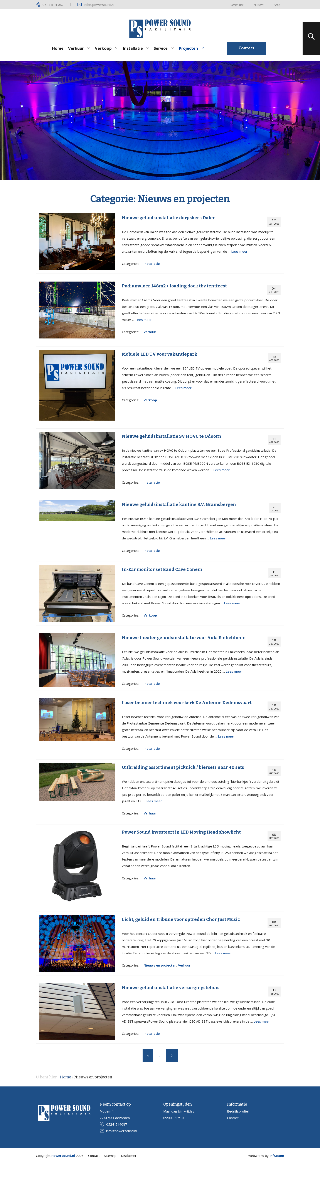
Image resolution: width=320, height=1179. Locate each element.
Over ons (237, 4)
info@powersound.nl (99, 4)
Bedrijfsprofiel (238, 1111)
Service (161, 48)
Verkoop (103, 48)
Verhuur (76, 48)
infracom (276, 1155)
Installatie (133, 48)
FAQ (276, 4)
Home (58, 48)
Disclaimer (128, 1155)
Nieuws (258, 4)
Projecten (188, 48)
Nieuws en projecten (160, 965)
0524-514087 (116, 1124)
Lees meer (239, 251)
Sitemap (110, 1155)
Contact (246, 47)
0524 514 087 (53, 4)
